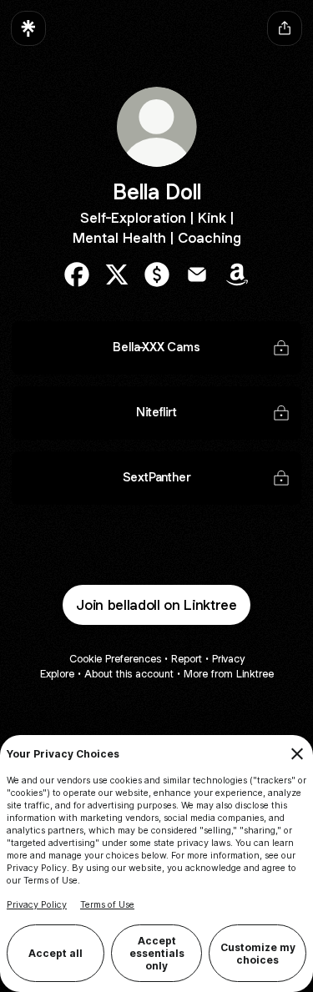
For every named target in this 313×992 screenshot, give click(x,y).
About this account (129, 674)
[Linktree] (28, 28)
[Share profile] (284, 28)
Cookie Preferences (115, 659)
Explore (57, 674)
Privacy (228, 659)
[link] (77, 274)
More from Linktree (229, 674)
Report (186, 659)
